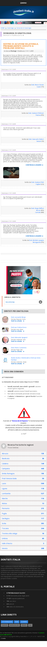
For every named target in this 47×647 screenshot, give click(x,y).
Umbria (5, 538)
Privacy (24, 625)
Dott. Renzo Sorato (37, 85)
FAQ (30, 625)
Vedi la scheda (16, 321)
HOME (3, 28)
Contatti (4, 625)
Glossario (24, 621)
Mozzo (38, 210)
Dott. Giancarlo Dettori (36, 139)
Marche (5, 498)
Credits (3, 638)
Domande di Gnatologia (23, 28)
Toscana (5, 528)
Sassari (39, 141)
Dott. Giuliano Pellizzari (36, 113)
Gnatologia (10, 28)
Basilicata (5, 458)
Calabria (5, 463)
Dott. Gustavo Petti (37, 182)
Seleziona (10, 302)
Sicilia (4, 523)
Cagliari (38, 184)
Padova (38, 115)
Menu (24, 3)
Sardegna (5, 518)
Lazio (4, 483)
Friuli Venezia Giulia (9, 478)
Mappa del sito (14, 625)
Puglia (4, 513)
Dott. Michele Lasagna (36, 240)
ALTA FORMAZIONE (7, 621)
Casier (39, 87)
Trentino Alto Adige (9, 533)
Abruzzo (5, 453)
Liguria (4, 488)
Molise (4, 503)
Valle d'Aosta (7, 543)
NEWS (16, 621)
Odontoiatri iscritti (16, 593)
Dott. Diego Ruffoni (37, 208)
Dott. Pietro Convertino (18, 348)
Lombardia (6, 493)
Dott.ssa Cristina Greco (18, 327)
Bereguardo (37, 242)
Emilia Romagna (8, 473)
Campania (6, 468)
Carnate (37, 212)
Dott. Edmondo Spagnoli (19, 337)
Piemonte (5, 508)
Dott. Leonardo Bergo (18, 317)
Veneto (5, 548)
